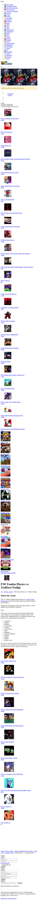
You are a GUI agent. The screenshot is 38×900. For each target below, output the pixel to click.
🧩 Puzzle (7, 36)
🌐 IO (6, 50)
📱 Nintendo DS (9, 30)
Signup (3, 879)
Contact (7, 853)
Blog (12, 853)
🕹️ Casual (7, 14)
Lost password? (5, 863)
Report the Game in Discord (8, 898)
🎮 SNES (7, 33)
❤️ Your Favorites (9, 9)
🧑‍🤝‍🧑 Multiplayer (8, 45)
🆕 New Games (8, 4)
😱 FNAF (7, 41)
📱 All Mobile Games (10, 6)
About (2, 851)
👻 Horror (7, 48)
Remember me (6, 865)
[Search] (1, 66)
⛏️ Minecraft (8, 55)
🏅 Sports (7, 58)
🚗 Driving (7, 38)
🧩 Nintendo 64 (8, 31)
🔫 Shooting (7, 57)
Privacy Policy (9, 851)
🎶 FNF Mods (8, 47)
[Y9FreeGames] (6, 64)
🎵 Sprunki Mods (9, 43)
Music (9, 573)
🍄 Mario (7, 25)
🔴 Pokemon (8, 21)
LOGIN (3, 866)
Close (2, 856)
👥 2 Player (7, 13)
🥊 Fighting (7, 40)
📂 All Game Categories (11, 11)
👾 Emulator (7, 20)
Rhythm (13, 573)
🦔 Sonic (7, 23)
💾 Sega (6, 26)
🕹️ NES (6, 35)
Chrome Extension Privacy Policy (23, 851)
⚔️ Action (7, 53)
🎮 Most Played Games (11, 8)
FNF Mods (4, 573)
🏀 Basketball (8, 52)
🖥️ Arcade (7, 16)
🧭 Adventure (8, 18)
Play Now (3, 84)
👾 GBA (6, 28)
